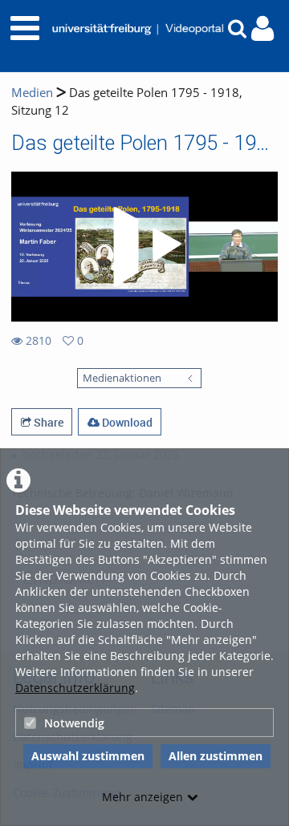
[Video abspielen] (144, 247)
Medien (32, 92)
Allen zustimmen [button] (216, 755)
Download (126, 422)
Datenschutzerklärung (75, 687)
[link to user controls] (262, 28)
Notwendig (74, 723)
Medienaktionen (122, 378)
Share (47, 422)
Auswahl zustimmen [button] (87, 755)
